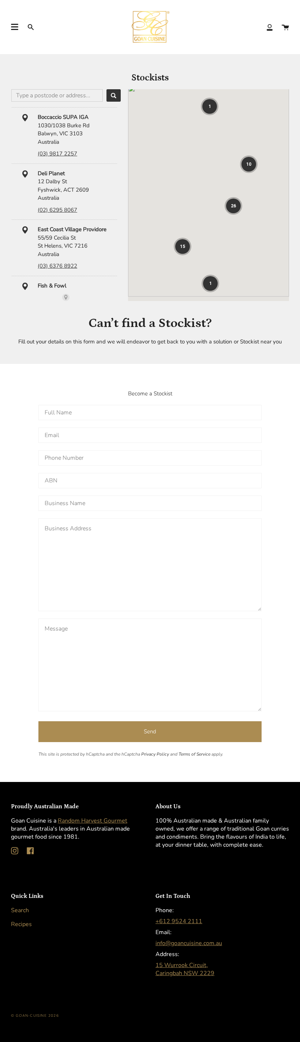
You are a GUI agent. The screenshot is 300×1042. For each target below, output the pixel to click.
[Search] (113, 95)
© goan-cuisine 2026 (35, 1015)
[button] (209, 106)
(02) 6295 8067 (57, 210)
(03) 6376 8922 (57, 266)
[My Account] (269, 27)
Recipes (21, 924)
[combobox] (57, 95)
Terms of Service (194, 754)
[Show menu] (14, 27)
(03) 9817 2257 (57, 153)
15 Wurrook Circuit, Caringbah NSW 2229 (184, 969)
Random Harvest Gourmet (92, 821)
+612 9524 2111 (178, 921)
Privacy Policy (155, 754)
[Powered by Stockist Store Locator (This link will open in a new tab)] (66, 297)
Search (20, 910)
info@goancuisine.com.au (188, 943)
